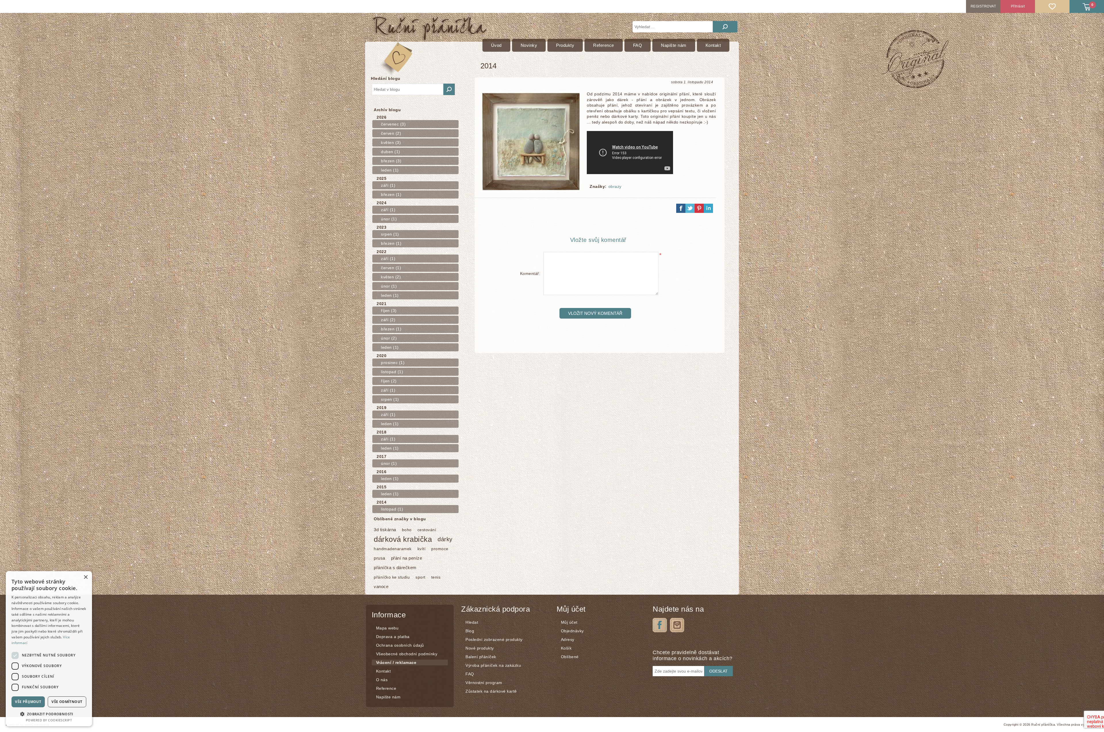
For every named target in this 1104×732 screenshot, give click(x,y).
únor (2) (389, 338)
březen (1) (391, 194)
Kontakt (383, 671)
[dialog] (49, 648)
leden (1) (390, 170)
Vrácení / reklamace (396, 662)
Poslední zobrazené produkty (494, 639)
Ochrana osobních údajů (400, 645)
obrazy (615, 186)
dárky (445, 539)
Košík (566, 648)
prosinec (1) (393, 362)
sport (420, 577)
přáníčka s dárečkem (395, 567)
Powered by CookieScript (49, 720)
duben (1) (390, 151)
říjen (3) (389, 310)
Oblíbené (570, 656)
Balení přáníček (480, 656)
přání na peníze (406, 558)
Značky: (598, 186)
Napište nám (388, 697)
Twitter (677, 625)
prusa (379, 558)
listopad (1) (392, 371)
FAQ (469, 674)
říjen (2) (389, 381)
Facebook (660, 625)
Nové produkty (479, 648)
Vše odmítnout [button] (66, 701)
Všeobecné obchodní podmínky (407, 654)
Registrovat (983, 6)
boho (407, 529)
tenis (436, 577)
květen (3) (391, 142)
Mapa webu (387, 628)
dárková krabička (403, 539)
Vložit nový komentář (595, 313)
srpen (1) (390, 234)
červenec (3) (393, 124)
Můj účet (569, 622)
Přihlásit (1018, 6)
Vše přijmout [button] (28, 701)
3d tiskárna (385, 529)
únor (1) (389, 219)
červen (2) (391, 133)
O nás (382, 679)
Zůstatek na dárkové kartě (491, 691)
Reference (386, 688)
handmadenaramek (393, 548)
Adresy (567, 639)
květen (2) (391, 277)
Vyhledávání (449, 89)
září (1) (388, 185)
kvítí (421, 548)
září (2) (388, 319)
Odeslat (718, 671)
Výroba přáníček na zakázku (493, 665)
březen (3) (391, 161)
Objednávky (572, 631)
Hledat (725, 26)
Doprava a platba (393, 636)
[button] (49, 713)
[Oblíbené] (1052, 6)
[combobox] (408, 89)
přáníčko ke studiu (392, 577)
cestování (426, 529)
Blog (469, 631)
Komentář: (530, 273)
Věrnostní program (483, 682)
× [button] (85, 577)
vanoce (381, 586)
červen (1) (391, 267)
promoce (439, 548)
